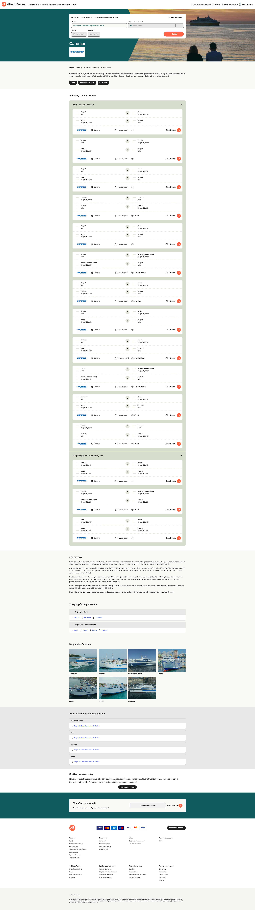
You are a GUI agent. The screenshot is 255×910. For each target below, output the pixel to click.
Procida (104, 630)
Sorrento (98, 617)
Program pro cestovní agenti (108, 872)
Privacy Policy (133, 872)
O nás (71, 872)
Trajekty (161, 880)
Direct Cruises (163, 874)
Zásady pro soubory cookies (138, 874)
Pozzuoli (87, 617)
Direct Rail (162, 877)
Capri (76, 630)
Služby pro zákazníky (75, 844)
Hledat (174, 34)
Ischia (85, 630)
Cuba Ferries (163, 872)
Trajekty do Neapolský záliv (85, 625)
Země (74, 4)
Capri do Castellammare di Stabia (86, 726)
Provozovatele (66, 4)
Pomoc (161, 841)
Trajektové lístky (74, 857)
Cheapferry (162, 869)
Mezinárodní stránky (75, 869)
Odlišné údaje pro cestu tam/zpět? (107, 17)
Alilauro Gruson (77, 721)
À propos (72, 877)
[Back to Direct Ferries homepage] (14, 4)
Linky (73, 82)
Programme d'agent (105, 877)
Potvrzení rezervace (135, 844)
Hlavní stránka (75, 68)
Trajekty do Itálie (81, 612)
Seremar (74, 745)
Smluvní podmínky (135, 877)
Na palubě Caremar (87, 82)
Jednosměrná (87, 17)
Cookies (131, 869)
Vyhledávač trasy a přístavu (51, 4)
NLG (72, 733)
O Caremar (103, 82)
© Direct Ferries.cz (74, 895)
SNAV (73, 757)
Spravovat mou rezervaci (137, 841)
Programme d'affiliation (106, 874)
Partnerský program (105, 869)
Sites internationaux (75, 874)
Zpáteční (76, 17)
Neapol (76, 617)
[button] (127, 104)
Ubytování (102, 841)
